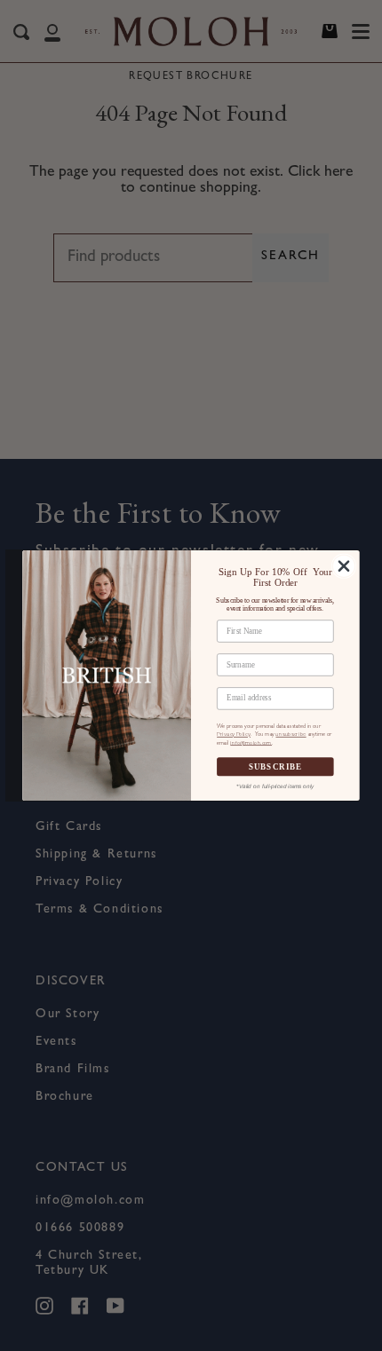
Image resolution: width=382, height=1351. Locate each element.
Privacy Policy (234, 735)
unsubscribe (290, 735)
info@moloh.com (251, 743)
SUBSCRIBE (276, 766)
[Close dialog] (343, 566)
